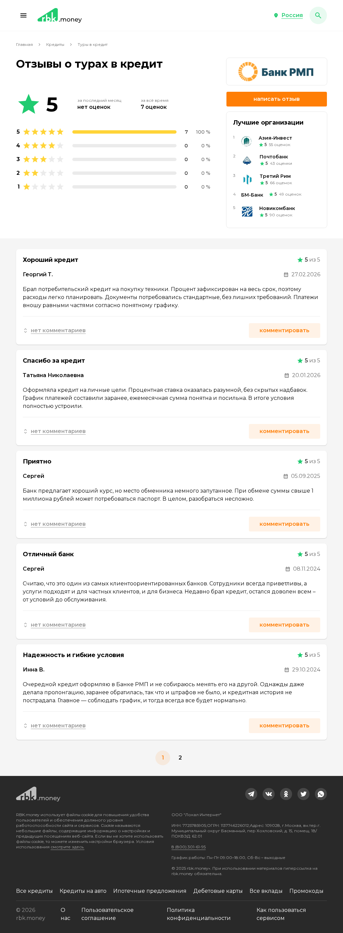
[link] (251, 794)
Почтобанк (274, 157)
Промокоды (306, 891)
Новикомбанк (277, 208)
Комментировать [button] (285, 330)
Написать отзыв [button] (277, 99)
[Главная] (60, 15)
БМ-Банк (252, 195)
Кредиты (55, 44)
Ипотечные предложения (150, 891)
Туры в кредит (93, 44)
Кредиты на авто (83, 891)
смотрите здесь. (67, 846)
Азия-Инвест (275, 138)
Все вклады (266, 891)
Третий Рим (275, 176)
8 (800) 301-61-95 (189, 846)
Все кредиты (34, 891)
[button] (23, 15)
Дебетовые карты (218, 891)
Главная (24, 44)
